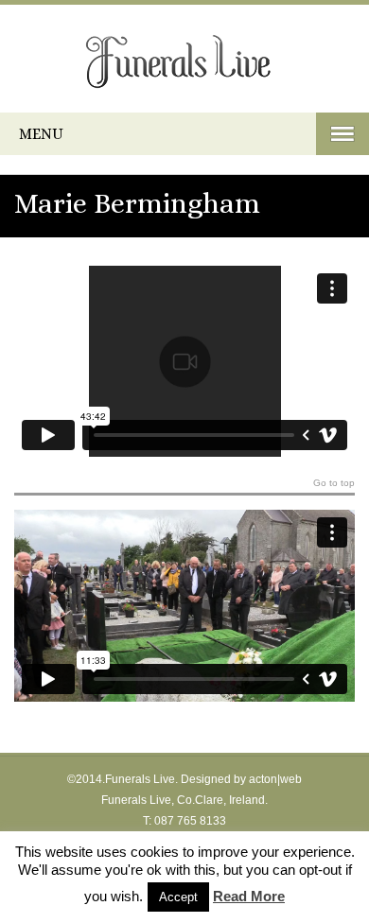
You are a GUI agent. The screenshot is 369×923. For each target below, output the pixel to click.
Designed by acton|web (241, 779)
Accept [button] (178, 897)
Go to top (334, 483)
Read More (249, 896)
